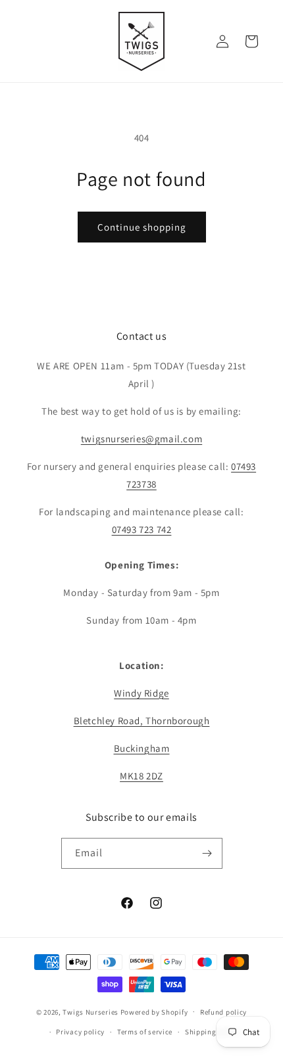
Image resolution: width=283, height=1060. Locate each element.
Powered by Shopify (154, 1011)
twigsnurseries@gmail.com (141, 438)
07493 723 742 (142, 529)
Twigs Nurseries (90, 1011)
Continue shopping (141, 227)
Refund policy (223, 1012)
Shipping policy (212, 1031)
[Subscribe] (207, 853)
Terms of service (144, 1031)
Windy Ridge (141, 693)
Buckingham (142, 748)
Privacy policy (80, 1031)
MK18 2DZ (141, 776)
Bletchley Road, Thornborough (142, 720)
